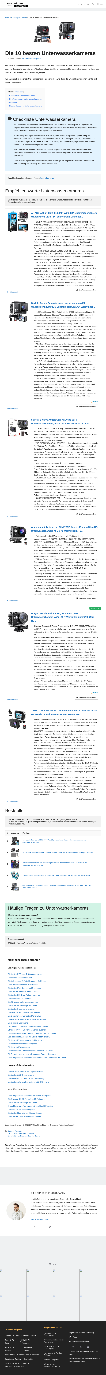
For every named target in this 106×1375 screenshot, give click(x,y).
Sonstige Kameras (19, 18)
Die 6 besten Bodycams (18, 1023)
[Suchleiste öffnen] (92, 4)
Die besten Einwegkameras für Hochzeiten (26, 1040)
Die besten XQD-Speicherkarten (21, 1075)
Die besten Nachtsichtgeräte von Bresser (25, 1113)
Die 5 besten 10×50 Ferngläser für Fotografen (27, 1099)
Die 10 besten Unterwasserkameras (23, 1002)
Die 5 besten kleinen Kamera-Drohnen (24, 991)
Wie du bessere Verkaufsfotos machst (52, 1365)
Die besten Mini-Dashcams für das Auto (24, 988)
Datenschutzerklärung (86, 1333)
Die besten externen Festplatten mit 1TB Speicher (29, 1082)
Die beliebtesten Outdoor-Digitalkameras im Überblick (30, 1051)
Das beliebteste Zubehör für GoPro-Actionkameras (29, 1037)
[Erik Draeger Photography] (15, 4)
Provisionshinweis (12, 292)
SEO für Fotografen (51, 1360)
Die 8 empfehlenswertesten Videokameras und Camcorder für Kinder (37, 1058)
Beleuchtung (9, 1355)
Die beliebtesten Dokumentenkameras (24, 1012)
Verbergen (19, 92)
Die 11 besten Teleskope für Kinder (22, 1005)
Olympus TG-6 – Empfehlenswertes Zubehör (27, 1030)
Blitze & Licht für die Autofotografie (51, 1347)
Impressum (73, 1333)
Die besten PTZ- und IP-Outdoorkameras (25, 974)
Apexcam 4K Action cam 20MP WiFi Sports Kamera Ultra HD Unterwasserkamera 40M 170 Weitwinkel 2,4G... (64, 529)
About (75, 1337)
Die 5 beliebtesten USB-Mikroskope (23, 984)
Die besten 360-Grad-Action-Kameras (24, 995)
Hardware (35, 1355)
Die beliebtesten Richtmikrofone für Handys (24, 1136)
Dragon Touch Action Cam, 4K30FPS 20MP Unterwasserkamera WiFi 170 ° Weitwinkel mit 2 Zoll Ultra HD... (62, 617)
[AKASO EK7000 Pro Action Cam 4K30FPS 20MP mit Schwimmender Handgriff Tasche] (15, 852)
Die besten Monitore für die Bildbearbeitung (26, 1078)
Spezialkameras (47, 178)
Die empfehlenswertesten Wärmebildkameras (27, 1019)
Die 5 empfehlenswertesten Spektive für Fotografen (29, 1095)
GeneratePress (18, 1366)
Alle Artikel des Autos (40, 1219)
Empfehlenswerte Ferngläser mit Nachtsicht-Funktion (30, 1106)
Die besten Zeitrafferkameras (20, 977)
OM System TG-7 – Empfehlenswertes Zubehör (28, 1026)
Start (7, 18)
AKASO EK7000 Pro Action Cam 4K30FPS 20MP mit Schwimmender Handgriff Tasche (57, 852)
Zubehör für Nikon (29, 1336)
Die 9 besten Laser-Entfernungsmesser (24, 1116)
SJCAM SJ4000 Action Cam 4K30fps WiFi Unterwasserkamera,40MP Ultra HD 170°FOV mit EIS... (61, 421)
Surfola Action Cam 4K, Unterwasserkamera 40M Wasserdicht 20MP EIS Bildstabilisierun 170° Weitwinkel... (63, 305)
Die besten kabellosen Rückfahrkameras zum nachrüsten (32, 1033)
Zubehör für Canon (12, 1336)
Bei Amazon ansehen (87, 290)
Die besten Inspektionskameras (21, 1009)
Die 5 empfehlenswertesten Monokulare (24, 1016)
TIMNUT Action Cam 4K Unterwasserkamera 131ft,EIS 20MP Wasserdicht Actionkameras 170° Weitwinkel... (64, 712)
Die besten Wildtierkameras (19, 998)
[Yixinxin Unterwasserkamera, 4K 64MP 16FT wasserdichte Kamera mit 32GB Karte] (15, 875)
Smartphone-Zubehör (13, 1359)
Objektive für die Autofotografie (50, 1334)
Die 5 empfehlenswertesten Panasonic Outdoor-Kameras (32, 1054)
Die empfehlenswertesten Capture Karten (25, 1071)
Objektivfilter (28, 1359)
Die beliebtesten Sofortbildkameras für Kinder (27, 981)
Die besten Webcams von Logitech (22, 1044)
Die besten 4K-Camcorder (19, 1047)
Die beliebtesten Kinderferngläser (22, 1109)
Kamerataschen (23, 1355)
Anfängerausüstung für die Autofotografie (54, 1341)
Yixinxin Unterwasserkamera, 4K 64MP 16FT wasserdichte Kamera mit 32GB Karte (56, 875)
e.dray (54, 1264)
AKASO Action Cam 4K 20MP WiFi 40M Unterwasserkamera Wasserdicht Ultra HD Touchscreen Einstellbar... (64, 215)
